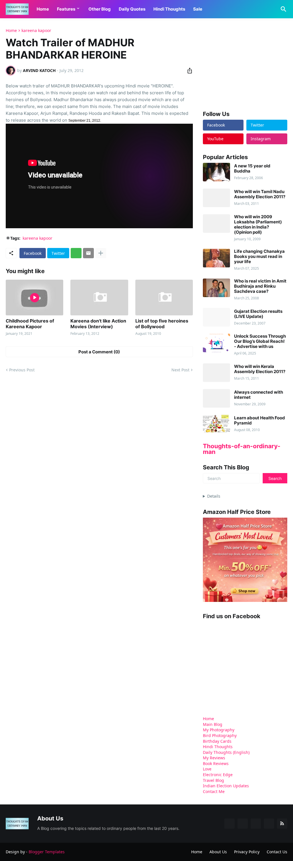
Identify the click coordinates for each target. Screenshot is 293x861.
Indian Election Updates (226, 785)
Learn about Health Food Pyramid (259, 420)
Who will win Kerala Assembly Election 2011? (259, 369)
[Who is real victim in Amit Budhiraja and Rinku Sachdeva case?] (216, 288)
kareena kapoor (36, 31)
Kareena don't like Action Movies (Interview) (98, 323)
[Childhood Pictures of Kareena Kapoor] (34, 297)
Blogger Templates (47, 851)
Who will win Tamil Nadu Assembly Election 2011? (259, 194)
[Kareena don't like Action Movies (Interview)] (99, 297)
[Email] (88, 253)
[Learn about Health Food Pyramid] (216, 424)
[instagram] (269, 823)
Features (66, 9)
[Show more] (100, 253)
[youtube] (256, 823)
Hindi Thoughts (169, 9)
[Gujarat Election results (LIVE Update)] (216, 317)
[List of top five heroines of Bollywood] (164, 297)
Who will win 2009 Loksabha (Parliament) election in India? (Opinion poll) (258, 224)
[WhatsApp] (76, 253)
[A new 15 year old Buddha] (216, 172)
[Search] (282, 9)
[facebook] (229, 823)
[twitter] (242, 823)
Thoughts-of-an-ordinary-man (241, 448)
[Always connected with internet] (216, 398)
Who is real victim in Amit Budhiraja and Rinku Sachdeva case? (260, 286)
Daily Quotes (132, 9)
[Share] (188, 70)
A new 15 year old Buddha (252, 168)
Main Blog (212, 724)
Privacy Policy (247, 851)
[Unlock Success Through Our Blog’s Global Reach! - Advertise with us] (216, 343)
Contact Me (214, 791)
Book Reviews (216, 763)
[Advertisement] (246, 64)
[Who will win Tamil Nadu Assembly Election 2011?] (216, 198)
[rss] (282, 823)
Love (207, 769)
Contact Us (277, 851)
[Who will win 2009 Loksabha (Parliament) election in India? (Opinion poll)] (216, 223)
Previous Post (22, 370)
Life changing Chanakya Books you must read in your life (259, 256)
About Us (218, 851)
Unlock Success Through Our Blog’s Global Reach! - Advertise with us (260, 341)
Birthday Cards (217, 741)
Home (43, 9)
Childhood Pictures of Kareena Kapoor (30, 323)
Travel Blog (213, 780)
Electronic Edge (218, 774)
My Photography (218, 729)
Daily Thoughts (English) (226, 752)
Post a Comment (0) (99, 352)
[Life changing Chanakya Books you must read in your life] (216, 258)
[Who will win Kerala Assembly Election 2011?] (216, 372)
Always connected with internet (258, 395)
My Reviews (214, 757)
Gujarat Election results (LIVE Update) (258, 314)
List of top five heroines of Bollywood (161, 323)
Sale (197, 9)
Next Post (180, 370)
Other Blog (99, 9)
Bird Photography (220, 735)
